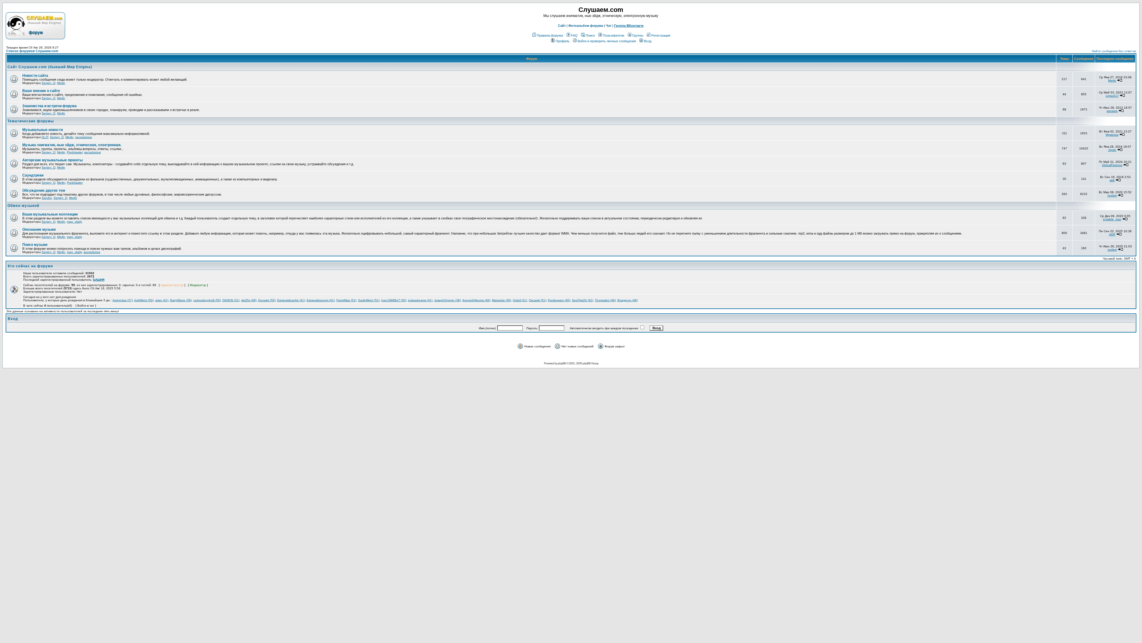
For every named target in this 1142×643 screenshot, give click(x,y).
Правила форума (550, 35)
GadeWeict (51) (368, 300)
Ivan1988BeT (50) (393, 300)
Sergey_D (48, 83)
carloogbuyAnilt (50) (207, 300)
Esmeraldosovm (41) (321, 300)
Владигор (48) (627, 300)
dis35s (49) (248, 300)
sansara (1112, 111)
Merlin (61, 83)
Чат (608, 25)
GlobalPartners (1112, 165)
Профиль (563, 41)
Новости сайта (35, 76)
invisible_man (1112, 219)
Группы (637, 35)
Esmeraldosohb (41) (291, 300)
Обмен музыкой (23, 206)
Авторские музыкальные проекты (52, 160)
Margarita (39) (501, 300)
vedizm (1112, 195)
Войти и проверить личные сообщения (607, 41)
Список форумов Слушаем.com (32, 51)
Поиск (590, 35)
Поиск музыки (34, 245)
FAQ (574, 35)
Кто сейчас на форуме (30, 266)
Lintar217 (1112, 95)
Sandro (47, 197)
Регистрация (660, 35)
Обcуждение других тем (43, 190)
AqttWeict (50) (143, 300)
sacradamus (83, 137)
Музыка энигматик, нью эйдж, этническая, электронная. (71, 145)
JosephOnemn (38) (447, 300)
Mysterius (1112, 134)
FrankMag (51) (346, 300)
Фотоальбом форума (585, 25)
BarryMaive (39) (181, 300)
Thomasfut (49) (605, 300)
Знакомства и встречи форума (49, 106)
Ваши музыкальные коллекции (50, 214)
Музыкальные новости (42, 130)
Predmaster (74, 152)
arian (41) (161, 300)
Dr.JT (45, 137)
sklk (1112, 180)
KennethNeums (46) (476, 300)
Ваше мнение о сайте (41, 91)
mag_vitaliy (74, 221)
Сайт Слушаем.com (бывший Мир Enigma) (49, 67)
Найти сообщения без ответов (1114, 51)
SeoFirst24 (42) (582, 300)
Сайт (562, 25)
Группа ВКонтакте (629, 25)
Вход (647, 41)
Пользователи (613, 35)
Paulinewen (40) (559, 300)
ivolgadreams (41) (420, 300)
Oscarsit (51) (537, 300)
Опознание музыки (39, 229)
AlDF (1112, 234)
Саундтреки (32, 175)
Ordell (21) (520, 300)
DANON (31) (230, 300)
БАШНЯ (98, 279)
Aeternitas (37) (122, 300)
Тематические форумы (30, 121)
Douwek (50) (266, 300)
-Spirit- (1112, 150)
